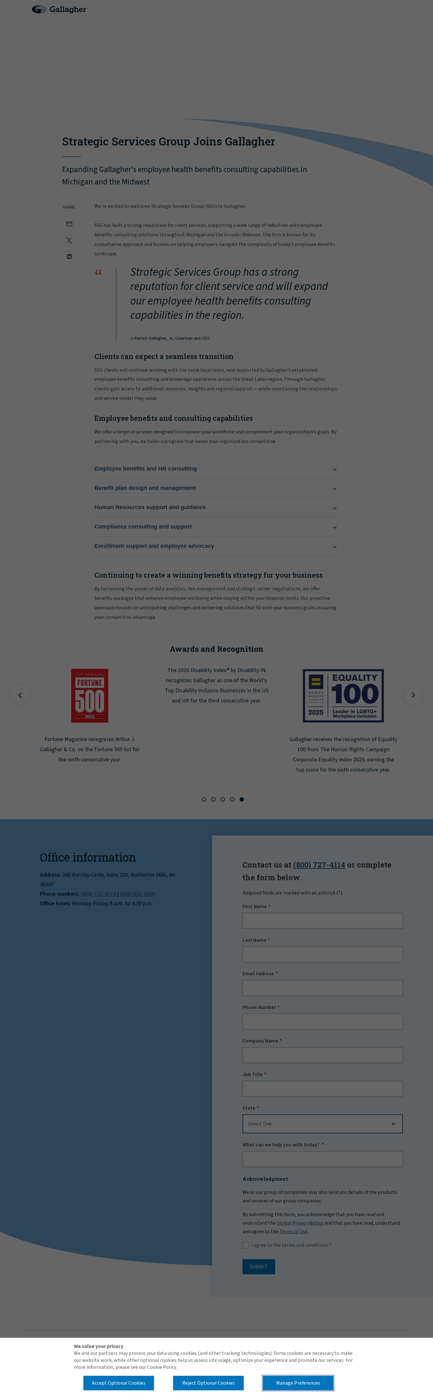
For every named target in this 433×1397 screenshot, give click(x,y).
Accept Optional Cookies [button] (118, 1383)
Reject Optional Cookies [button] (208, 1383)
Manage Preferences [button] (298, 1383)
